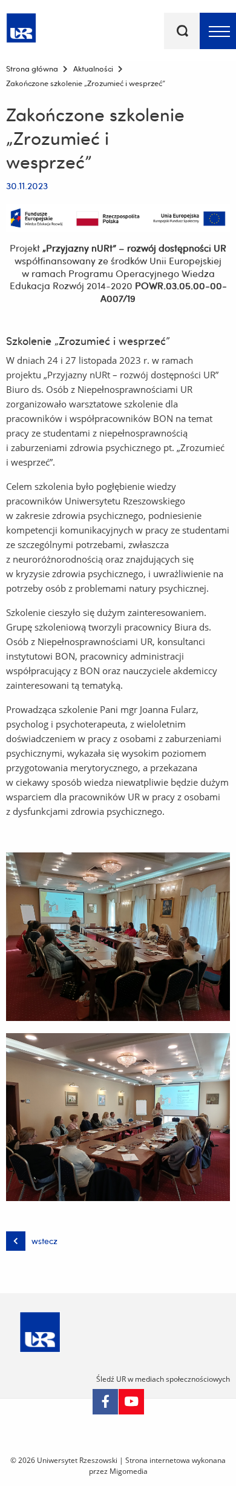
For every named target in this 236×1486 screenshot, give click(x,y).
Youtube (131, 1401)
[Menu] (218, 31)
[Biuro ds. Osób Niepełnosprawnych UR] (21, 26)
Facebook (105, 1401)
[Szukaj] (182, 31)
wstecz (44, 1241)
